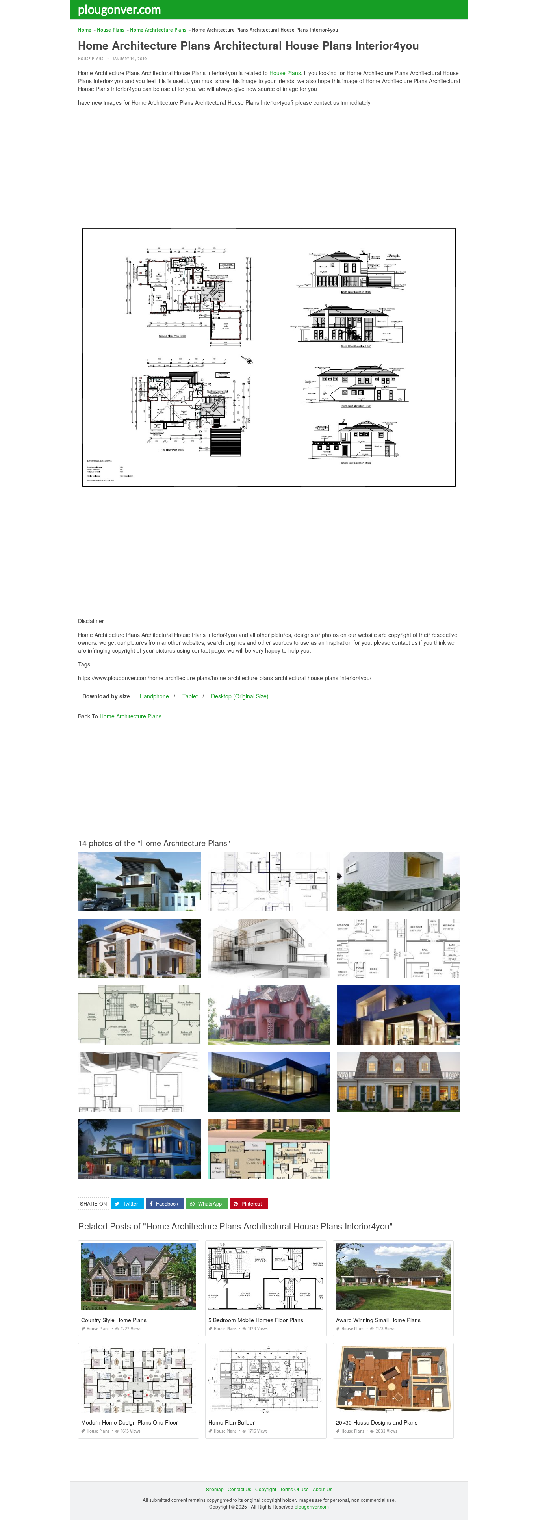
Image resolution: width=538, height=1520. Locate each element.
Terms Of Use (294, 1489)
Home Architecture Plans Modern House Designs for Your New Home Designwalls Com (432, 1037)
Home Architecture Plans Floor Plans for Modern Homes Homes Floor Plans (161, 1104)
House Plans (90, 58)
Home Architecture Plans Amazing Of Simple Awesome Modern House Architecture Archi (304, 1104)
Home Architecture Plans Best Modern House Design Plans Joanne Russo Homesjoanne (175, 903)
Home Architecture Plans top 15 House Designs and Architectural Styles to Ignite (295, 1037)
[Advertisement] (269, 167)
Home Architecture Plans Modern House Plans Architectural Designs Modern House (299, 1171)
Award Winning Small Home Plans (378, 1320)
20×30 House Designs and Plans (376, 1422)
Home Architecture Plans (130, 716)
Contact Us (239, 1489)
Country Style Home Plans (114, 1320)
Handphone (154, 696)
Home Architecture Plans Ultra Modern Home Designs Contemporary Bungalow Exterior (174, 1171)
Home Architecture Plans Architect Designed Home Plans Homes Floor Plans (421, 970)
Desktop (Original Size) (240, 696)
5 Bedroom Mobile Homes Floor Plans (255, 1320)
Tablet (190, 696)
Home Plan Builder (231, 1422)
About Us (322, 1489)
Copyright (265, 1489)
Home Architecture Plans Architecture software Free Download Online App (289, 903)
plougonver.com (119, 9)
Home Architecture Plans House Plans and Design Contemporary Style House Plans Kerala (178, 970)
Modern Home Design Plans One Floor (129, 1422)
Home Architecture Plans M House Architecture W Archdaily (402, 903)
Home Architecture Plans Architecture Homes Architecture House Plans (156, 1037)
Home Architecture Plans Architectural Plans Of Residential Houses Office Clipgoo (297, 970)
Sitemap (215, 1489)
